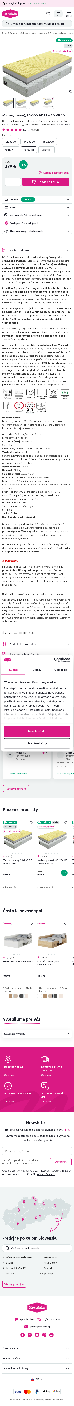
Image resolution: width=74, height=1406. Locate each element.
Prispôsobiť (34, 743)
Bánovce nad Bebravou (19, 1257)
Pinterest (44, 1335)
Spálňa (13, 33)
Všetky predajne (14, 1284)
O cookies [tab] (60, 669)
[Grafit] (21, 996)
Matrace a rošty (28, 33)
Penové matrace (58, 33)
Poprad (48, 1268)
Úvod (4, 33)
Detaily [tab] (37, 669)
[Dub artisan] (10, 996)
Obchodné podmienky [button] (15, 1368)
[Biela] (5, 996)
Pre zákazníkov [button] (11, 1358)
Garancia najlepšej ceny (56, 172)
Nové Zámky (50, 1262)
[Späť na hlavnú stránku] (10, 13)
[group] (37, 74)
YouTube (37, 1335)
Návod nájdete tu (46, 1174)
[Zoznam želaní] (48, 14)
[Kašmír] (26, 996)
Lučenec (10, 1273)
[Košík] (58, 13)
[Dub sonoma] (16, 996)
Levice (9, 1262)
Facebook (22, 1335)
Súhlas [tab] (13, 669)
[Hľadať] (6, 23)
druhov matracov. (54, 594)
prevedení (61, 765)
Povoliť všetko (37, 731)
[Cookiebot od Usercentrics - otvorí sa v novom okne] (54, 659)
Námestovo (50, 1257)
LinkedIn (51, 1335)
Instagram (30, 1335)
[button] (37, 199)
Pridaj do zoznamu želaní (71, 91)
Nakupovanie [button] (10, 1348)
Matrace (43, 33)
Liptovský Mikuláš (16, 1268)
